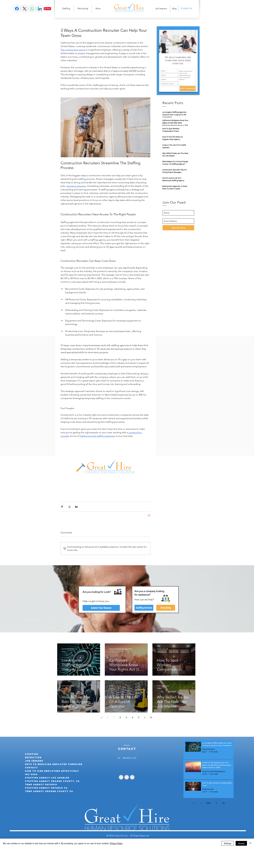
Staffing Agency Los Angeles (47, 778)
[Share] (17, 8)
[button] (177, 41)
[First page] (101, 717)
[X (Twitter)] (24, 8)
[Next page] (144, 717)
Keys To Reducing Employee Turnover (53, 764)
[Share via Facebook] (62, 506)
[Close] (250, 843)
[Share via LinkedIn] (76, 506)
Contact (31, 767)
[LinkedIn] (39, 8)
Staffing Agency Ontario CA (46, 788)
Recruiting (33, 757)
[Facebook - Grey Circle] (121, 777)
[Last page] (151, 717)
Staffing (31, 754)
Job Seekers (34, 761)
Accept (241, 843)
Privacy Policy (116, 843)
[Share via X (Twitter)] (69, 506)
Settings (227, 843)
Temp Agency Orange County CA (49, 791)
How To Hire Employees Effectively (52, 771)
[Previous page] (107, 717)
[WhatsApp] (32, 8)
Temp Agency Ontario (41, 784)
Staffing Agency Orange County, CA (52, 781)
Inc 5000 (31, 774)
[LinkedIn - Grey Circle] (132, 777)
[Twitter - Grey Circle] (126, 777)
